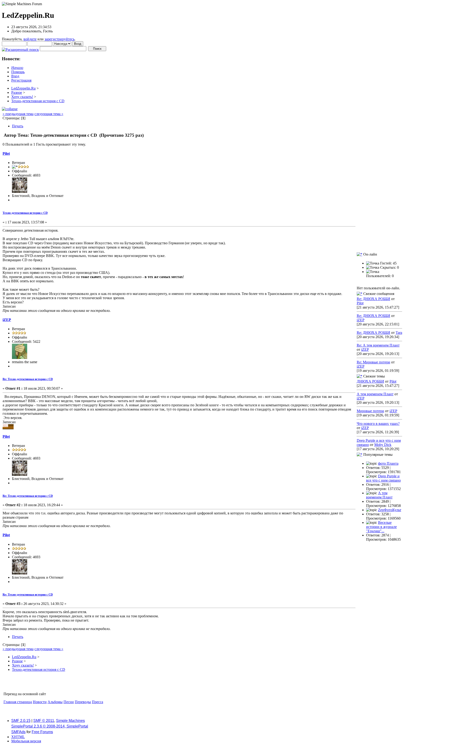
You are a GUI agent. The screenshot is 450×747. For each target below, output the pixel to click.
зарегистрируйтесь (60, 39)
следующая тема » (48, 114)
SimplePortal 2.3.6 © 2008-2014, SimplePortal (49, 726)
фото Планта (388, 463)
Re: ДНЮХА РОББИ (373, 299)
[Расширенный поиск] (20, 48)
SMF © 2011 (43, 721)
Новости (40, 702)
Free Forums (42, 732)
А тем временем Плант (375, 394)
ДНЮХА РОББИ (370, 381)
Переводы (83, 702)
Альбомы (55, 702)
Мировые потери (370, 411)
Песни (69, 702)
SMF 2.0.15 (20, 721)
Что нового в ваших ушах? (378, 424)
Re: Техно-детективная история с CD (28, 379)
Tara (399, 333)
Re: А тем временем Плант (378, 345)
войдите (30, 39)
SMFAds (18, 732)
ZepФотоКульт (389, 510)
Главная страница (18, 702)
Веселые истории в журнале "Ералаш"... (381, 527)
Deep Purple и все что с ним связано (383, 478)
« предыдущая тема (18, 114)
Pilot (6, 153)
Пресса (97, 702)
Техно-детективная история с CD (25, 213)
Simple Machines (70, 721)
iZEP (7, 320)
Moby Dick (382, 445)
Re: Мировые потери (373, 362)
